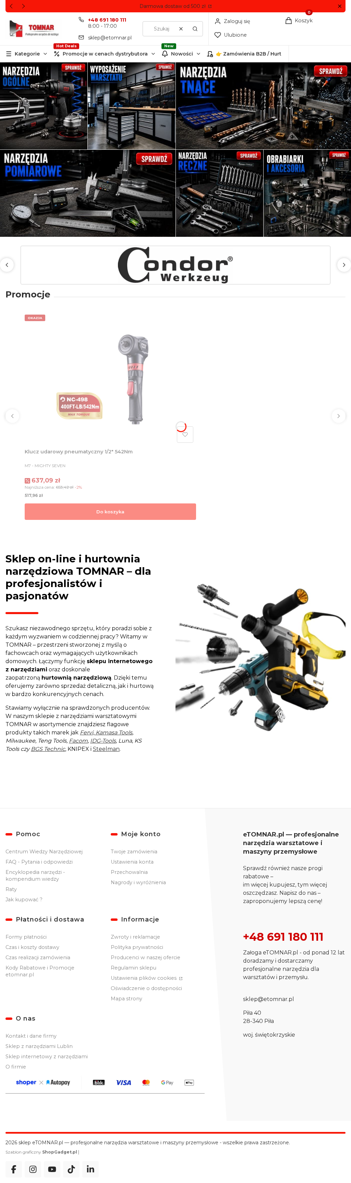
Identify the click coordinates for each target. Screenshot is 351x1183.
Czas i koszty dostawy (32, 947)
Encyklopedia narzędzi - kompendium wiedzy (35, 875)
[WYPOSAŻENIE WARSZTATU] (131, 105)
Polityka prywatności (137, 947)
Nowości (182, 54)
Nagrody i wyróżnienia (138, 882)
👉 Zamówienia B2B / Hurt (248, 54)
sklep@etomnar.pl (110, 38)
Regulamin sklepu (133, 968)
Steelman (106, 749)
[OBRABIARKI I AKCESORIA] (307, 193)
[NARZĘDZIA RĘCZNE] (219, 193)
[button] (339, 6)
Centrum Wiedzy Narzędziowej (44, 852)
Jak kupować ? (24, 900)
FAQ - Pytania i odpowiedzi (39, 862)
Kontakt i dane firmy (31, 1036)
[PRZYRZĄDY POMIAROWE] (88, 193)
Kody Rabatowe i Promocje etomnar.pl (39, 971)
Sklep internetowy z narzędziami (46, 1056)
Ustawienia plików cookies (144, 978)
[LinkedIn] (90, 1169)
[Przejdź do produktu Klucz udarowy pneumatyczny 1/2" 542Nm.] (110, 379)
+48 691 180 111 (107, 20)
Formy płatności (26, 937)
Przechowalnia (129, 872)
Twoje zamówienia (134, 852)
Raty (11, 889)
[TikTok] (71, 1169)
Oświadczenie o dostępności (146, 988)
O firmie (15, 1067)
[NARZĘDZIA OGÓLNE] (43, 105)
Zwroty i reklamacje (135, 937)
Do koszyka (110, 511)
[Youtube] (52, 1169)
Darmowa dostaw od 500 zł (173, 6)
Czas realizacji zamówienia (37, 957)
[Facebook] (13, 1169)
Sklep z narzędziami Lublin (39, 1046)
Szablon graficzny (41, 1152)
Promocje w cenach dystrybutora (105, 54)
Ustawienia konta (132, 862)
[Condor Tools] (175, 265)
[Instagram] (33, 1169)
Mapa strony (126, 999)
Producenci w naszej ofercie (145, 957)
